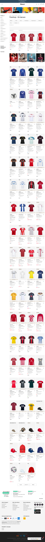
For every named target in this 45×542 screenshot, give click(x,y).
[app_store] (37, 513)
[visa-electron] (13, 518)
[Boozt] (22, 4)
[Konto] (39, 4)
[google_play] (37, 510)
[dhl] (24, 518)
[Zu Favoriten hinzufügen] (17, 44)
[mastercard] (8, 518)
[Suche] (37, 4)
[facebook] (35, 505)
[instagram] (37, 505)
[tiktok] (42, 505)
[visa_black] (5, 518)
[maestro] (11, 518)
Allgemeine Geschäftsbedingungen (11, 538)
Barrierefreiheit (18, 538)
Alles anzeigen (41, 498)
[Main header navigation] (2, 4)
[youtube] (40, 505)
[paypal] (3, 518)
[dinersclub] (16, 518)
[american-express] (19, 518)
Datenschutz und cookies (24, 538)
